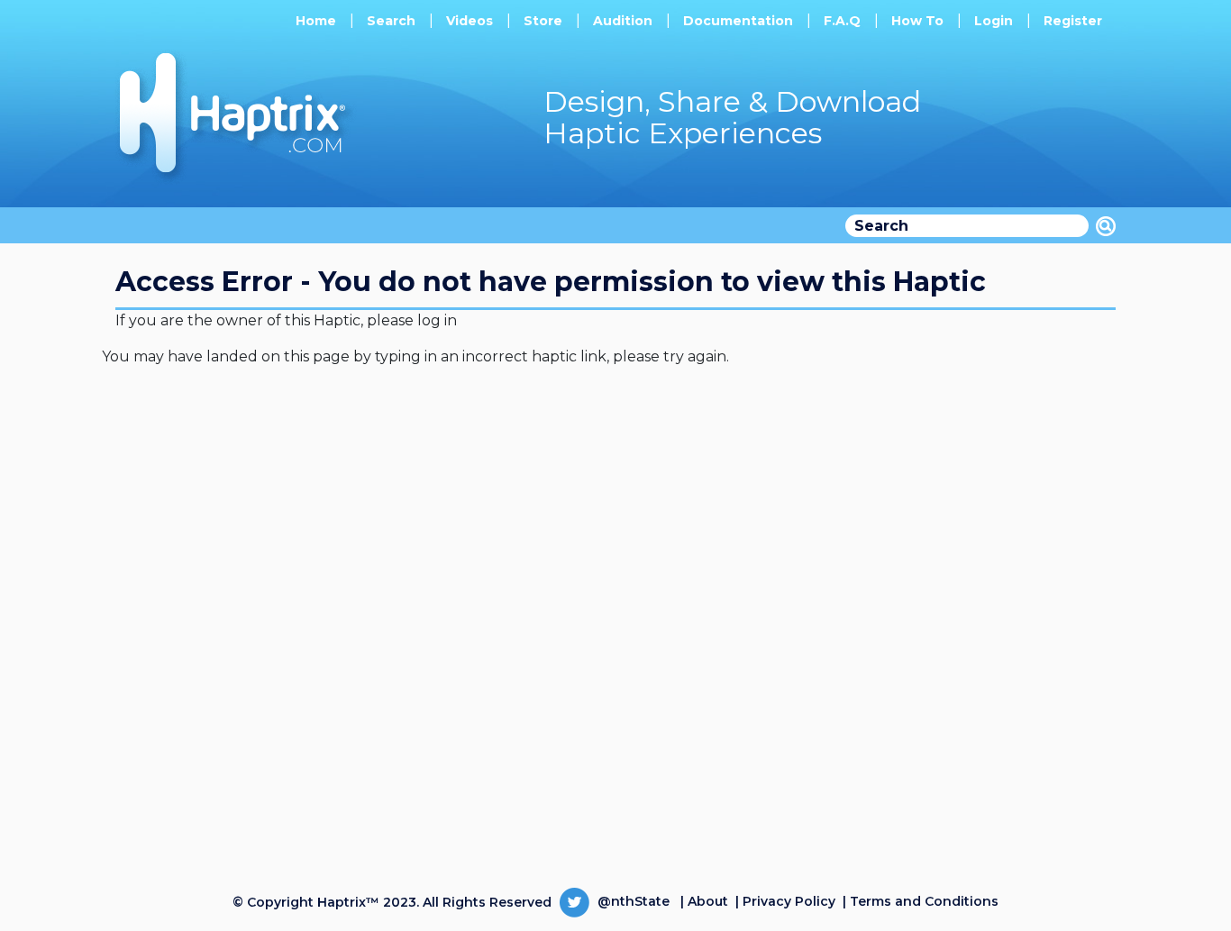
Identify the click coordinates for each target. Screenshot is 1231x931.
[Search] (1106, 226)
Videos (469, 21)
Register (1073, 21)
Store (543, 21)
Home (316, 21)
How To (917, 21)
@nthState (632, 901)
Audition (622, 21)
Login (993, 21)
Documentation (738, 21)
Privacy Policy (789, 901)
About (708, 901)
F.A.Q (842, 21)
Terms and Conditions (924, 901)
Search (391, 21)
